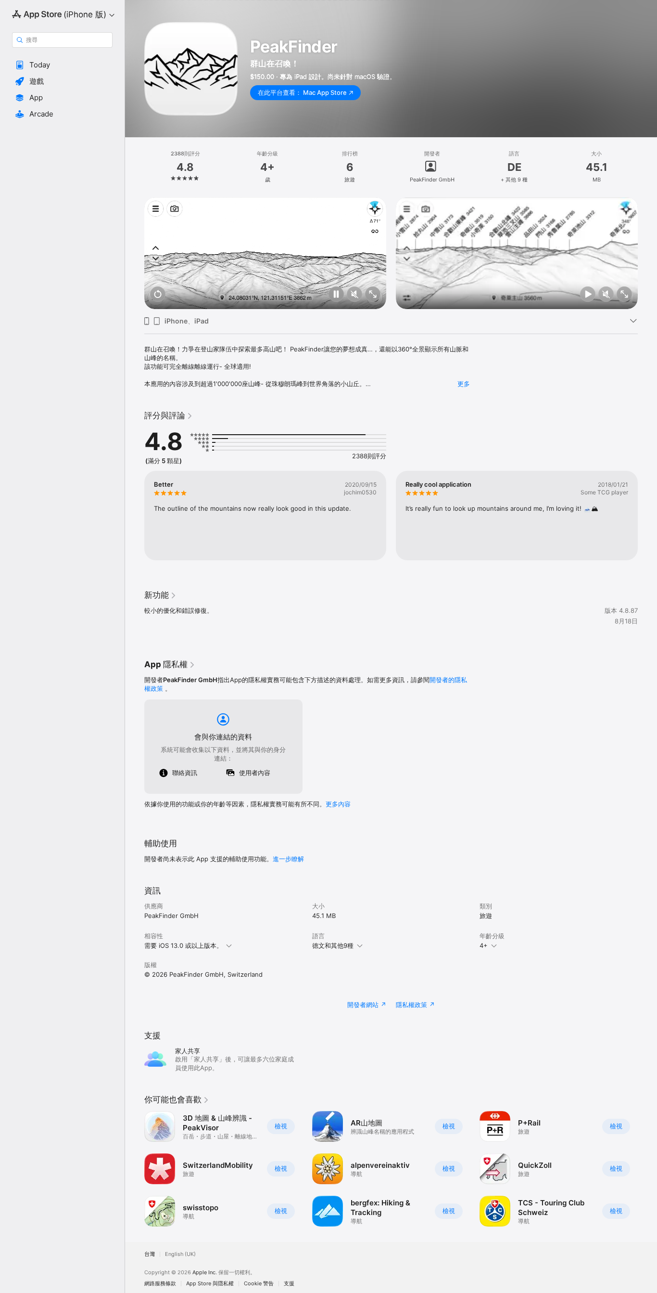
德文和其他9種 (333, 945)
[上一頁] (134, 253)
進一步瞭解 (288, 859)
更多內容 (338, 804)
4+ (484, 945)
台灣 (149, 1254)
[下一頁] (647, 253)
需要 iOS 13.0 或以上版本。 (183, 945)
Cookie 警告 (259, 1283)
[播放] (587, 294)
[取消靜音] (354, 294)
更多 (463, 384)
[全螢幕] (372, 294)
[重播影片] (157, 294)
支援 (289, 1283)
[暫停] (336, 294)
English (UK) (180, 1254)
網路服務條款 (160, 1283)
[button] (62, 65)
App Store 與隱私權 (210, 1283)
